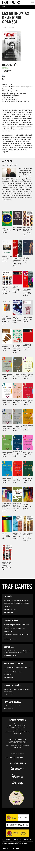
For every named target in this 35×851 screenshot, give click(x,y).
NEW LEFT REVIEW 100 (7, 374)
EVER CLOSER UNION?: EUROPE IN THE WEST (6, 318)
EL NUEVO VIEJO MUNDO (16, 287)
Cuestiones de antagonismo (23, 87)
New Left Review (12, 702)
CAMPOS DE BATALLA (17, 227)
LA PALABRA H (5, 346)
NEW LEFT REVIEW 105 (17, 374)
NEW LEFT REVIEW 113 (28, 374)
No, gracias (16, 848)
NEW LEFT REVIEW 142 (17, 426)
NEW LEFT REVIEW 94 (27, 478)
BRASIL (3, 228)
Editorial (9, 647)
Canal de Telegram (8, 612)
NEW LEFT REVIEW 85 (17, 478)
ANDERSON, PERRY (8, 27)
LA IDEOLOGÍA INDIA (27, 317)
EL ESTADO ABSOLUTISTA (26, 258)
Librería (8, 597)
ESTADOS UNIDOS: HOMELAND (27, 290)
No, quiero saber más (21, 843)
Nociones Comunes (14, 664)
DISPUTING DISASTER (7, 257)
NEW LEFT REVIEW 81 (6, 478)
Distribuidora (11, 620)
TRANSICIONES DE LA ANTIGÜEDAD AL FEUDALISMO (27, 534)
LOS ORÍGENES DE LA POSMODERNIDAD (27, 345)
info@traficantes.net (17, 754)
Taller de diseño (12, 686)
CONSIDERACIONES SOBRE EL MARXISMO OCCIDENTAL (27, 229)
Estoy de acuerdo (7, 848)
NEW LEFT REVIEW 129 (17, 400)
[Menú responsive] (32, 2)
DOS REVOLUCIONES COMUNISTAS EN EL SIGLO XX (17, 260)
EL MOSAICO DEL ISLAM (5, 288)
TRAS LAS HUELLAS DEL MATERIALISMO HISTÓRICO (6, 563)
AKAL (10, 85)
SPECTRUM (25, 504)
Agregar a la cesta (15, 64)
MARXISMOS (12, 97)
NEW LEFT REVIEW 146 (7, 452)
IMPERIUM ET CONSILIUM (16, 317)
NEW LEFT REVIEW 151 (28, 452)
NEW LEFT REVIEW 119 (7, 400)
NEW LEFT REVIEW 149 (17, 452)
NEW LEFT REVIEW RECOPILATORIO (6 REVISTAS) (7, 505)
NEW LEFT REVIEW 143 (28, 426)
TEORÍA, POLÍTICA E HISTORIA (17, 533)
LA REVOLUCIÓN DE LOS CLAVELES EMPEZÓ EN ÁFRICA (17, 347)
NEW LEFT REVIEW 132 (28, 400)
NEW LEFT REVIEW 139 (7, 426)
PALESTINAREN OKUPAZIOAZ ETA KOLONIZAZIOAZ (17, 505)
